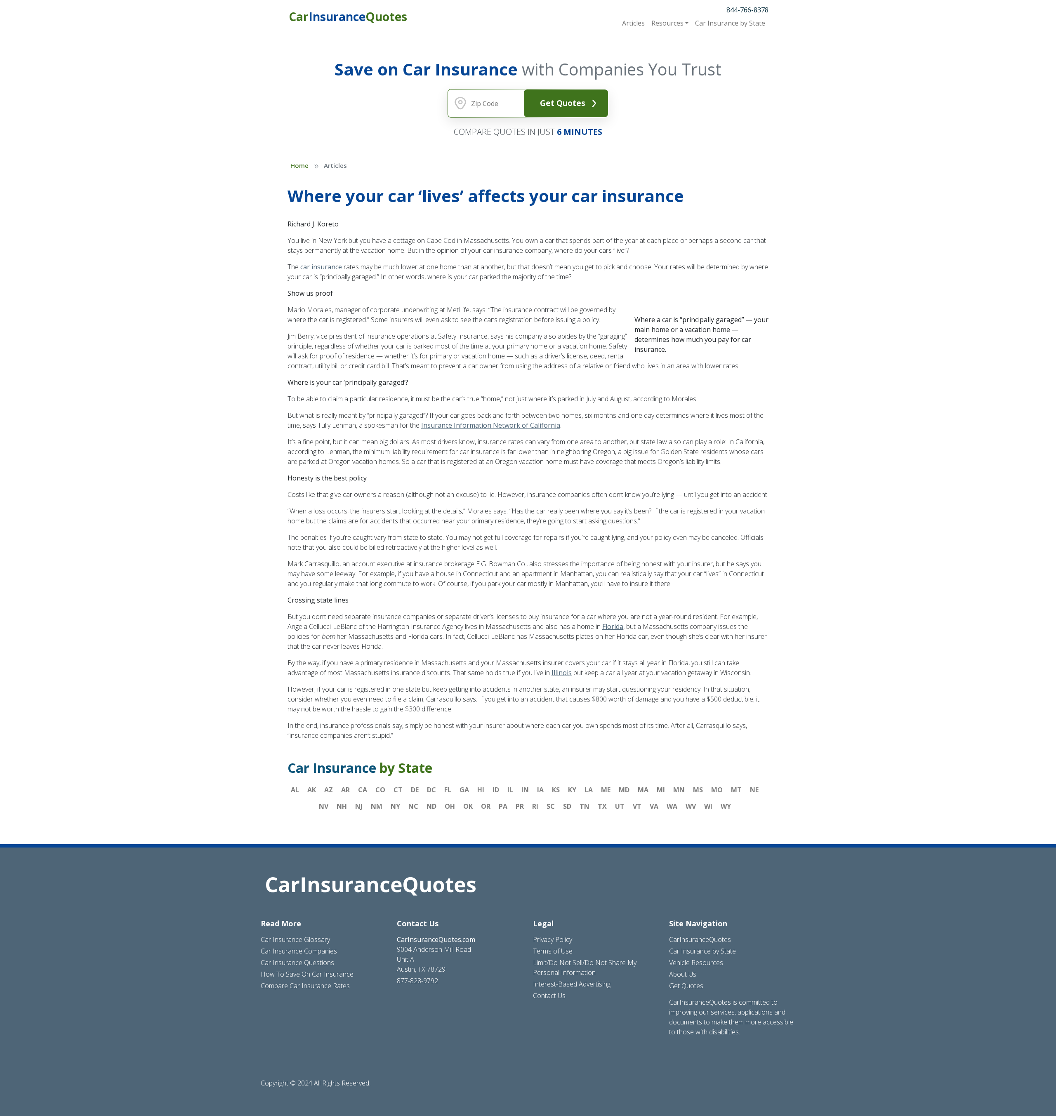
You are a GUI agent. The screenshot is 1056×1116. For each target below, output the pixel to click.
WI (708, 806)
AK (311, 789)
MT (736, 789)
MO (717, 789)
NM (376, 806)
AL (295, 789)
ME (605, 789)
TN (584, 806)
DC (431, 789)
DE (415, 789)
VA (654, 806)
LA (589, 789)
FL (447, 789)
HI (480, 789)
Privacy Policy (552, 939)
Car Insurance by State (702, 951)
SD (567, 806)
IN (525, 789)
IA (540, 789)
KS (556, 789)
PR (520, 806)
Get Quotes (562, 102)
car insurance (321, 266)
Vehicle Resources (696, 962)
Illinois (562, 672)
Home (299, 165)
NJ (359, 806)
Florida (612, 626)
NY (395, 806)
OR (485, 806)
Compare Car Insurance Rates (305, 985)
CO (380, 789)
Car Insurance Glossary (295, 939)
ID (496, 789)
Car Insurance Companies (299, 951)
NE (754, 789)
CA (362, 789)
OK (468, 806)
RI (535, 806)
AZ (328, 789)
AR (345, 789)
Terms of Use (553, 951)
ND (431, 806)
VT (637, 806)
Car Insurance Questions (297, 962)
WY (726, 806)
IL (510, 789)
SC (551, 806)
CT (398, 789)
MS (698, 789)
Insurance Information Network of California (490, 425)
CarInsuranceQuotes (700, 939)
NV (323, 806)
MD (624, 789)
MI (661, 789)
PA (503, 806)
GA (464, 789)
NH (342, 806)
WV (691, 806)
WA (672, 806)
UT (620, 806)
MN (679, 789)
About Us (682, 974)
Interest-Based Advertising (571, 984)
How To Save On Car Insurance (307, 974)
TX (602, 806)
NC (413, 806)
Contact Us (549, 995)
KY (572, 789)
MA (643, 789)
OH (450, 806)
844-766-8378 (747, 9)
